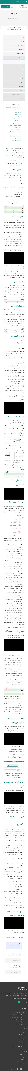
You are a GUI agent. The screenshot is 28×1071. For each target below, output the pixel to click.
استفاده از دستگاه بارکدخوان (15, 125)
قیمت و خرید (21, 1037)
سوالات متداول (21, 1035)
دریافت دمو (15, 1)
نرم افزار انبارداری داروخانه (18, 1015)
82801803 (3, 3)
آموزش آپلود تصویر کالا (16, 130)
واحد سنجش (18, 117)
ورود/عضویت (23, 1)
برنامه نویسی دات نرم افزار (11, 1069)
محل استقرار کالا (17, 119)
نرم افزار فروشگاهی (20, 1022)
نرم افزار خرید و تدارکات (19, 1024)
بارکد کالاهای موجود (17, 123)
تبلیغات (22, 1044)
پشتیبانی (22, 1066)
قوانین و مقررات (20, 1062)
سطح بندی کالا (18, 114)
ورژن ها (22, 1057)
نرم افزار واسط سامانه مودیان (18, 1046)
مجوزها (22, 1059)
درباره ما (22, 1032)
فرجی (15, 965)
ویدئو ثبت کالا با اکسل (16, 140)
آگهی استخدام (21, 1055)
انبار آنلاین (18, 28)
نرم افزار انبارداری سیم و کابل (18, 1017)
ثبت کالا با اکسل (17, 138)
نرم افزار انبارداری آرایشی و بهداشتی (16, 1019)
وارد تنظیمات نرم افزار (10, 153)
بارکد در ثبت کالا (17, 121)
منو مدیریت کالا (18, 112)
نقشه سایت (21, 1064)
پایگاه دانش (11, 28)
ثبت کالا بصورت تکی (16, 127)
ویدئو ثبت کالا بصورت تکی (15, 136)
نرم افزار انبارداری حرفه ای (18, 1012)
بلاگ (23, 1039)
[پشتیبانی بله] (19, 1002)
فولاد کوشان (14, 954)
